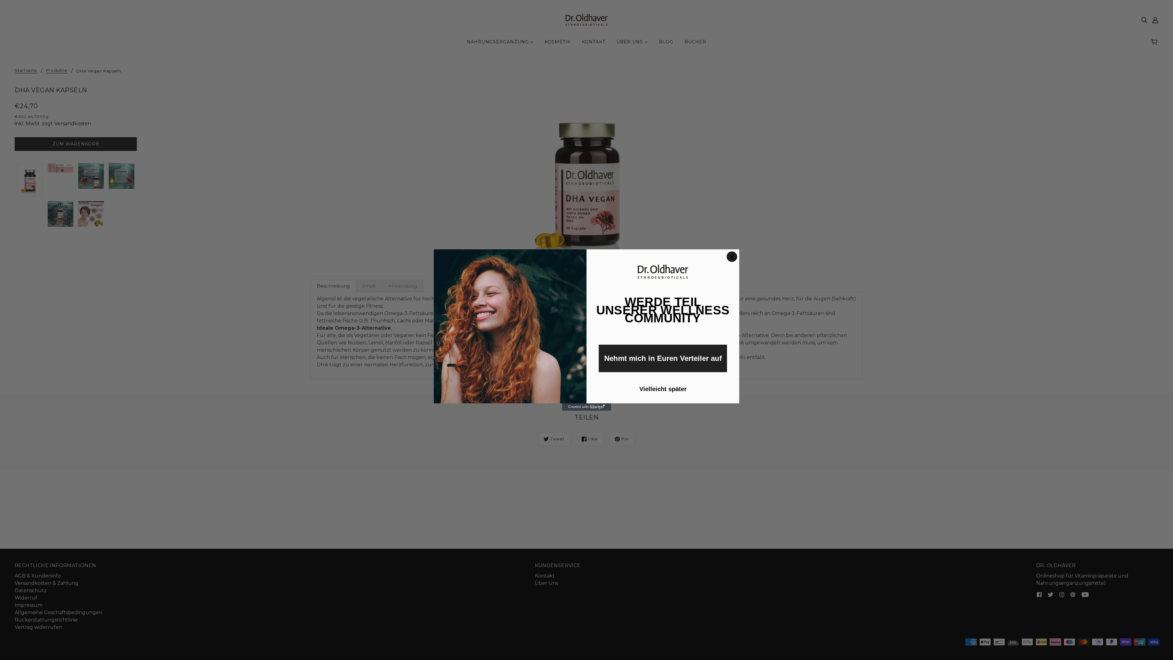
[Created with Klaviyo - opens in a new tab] (586, 407)
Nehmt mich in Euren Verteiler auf (663, 358)
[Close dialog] (732, 257)
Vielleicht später (663, 389)
